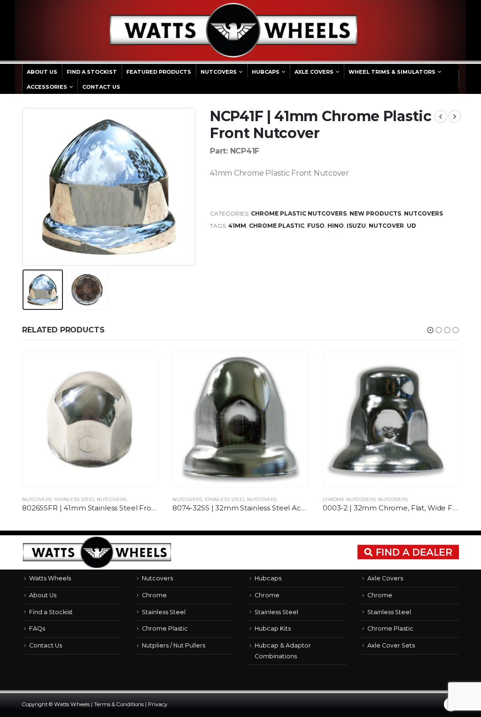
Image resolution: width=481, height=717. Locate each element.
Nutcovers (219, 72)
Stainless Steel (164, 612)
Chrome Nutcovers (349, 499)
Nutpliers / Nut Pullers (173, 645)
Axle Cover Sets (391, 645)
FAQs (37, 628)
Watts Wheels (50, 578)
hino (335, 225)
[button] (430, 330)
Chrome (154, 595)
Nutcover (386, 225)
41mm (237, 225)
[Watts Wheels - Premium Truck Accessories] (233, 30)
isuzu (356, 225)
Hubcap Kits (273, 628)
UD (411, 225)
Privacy (157, 704)
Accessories (47, 87)
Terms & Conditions (119, 704)
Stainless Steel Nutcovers (90, 499)
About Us (42, 72)
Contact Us (101, 87)
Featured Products (158, 72)
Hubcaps (265, 72)
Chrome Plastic (276, 225)
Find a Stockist (92, 72)
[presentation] (24, 187)
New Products (375, 213)
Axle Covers (314, 72)
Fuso (316, 225)
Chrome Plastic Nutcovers (299, 213)
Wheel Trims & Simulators (392, 72)
